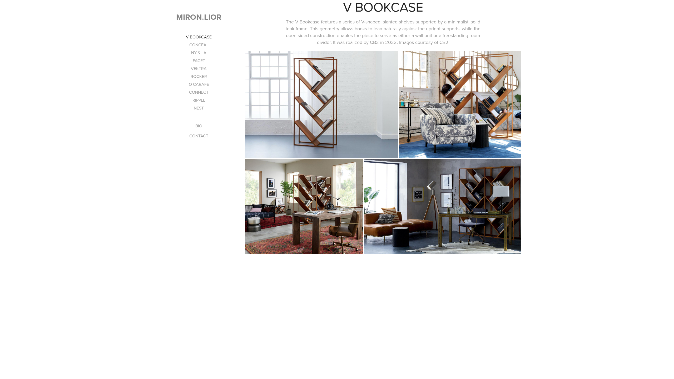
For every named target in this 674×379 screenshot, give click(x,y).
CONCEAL (199, 45)
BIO (198, 126)
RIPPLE (198, 100)
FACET (199, 60)
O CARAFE (199, 84)
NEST (199, 108)
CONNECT (199, 92)
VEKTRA (199, 68)
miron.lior (198, 17)
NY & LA (198, 53)
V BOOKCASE (199, 37)
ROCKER (199, 76)
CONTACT (198, 136)
